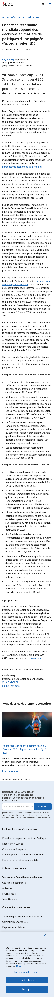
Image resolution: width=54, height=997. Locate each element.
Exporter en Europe (12, 843)
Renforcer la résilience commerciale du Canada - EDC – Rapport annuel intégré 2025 (24, 749)
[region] (27, 964)
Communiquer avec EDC (15, 921)
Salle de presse (35, 17)
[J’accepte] (44, 935)
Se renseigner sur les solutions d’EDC (22, 916)
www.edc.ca (35, 658)
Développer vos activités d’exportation (23, 854)
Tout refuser (27, 980)
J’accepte (27, 989)
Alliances (7, 888)
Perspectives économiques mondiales (22, 166)
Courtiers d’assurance (14, 882)
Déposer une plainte (13, 927)
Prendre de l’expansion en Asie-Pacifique (24, 838)
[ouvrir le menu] (50, 4)
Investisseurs (9, 899)
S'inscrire (43, 806)
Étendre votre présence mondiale (20, 860)
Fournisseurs (9, 893)
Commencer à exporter (14, 849)
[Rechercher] (43, 4)
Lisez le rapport (11, 771)
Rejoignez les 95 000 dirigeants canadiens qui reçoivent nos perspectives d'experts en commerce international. (23, 796)
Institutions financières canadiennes (22, 877)
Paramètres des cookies (27, 972)
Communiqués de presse (13, 17)
